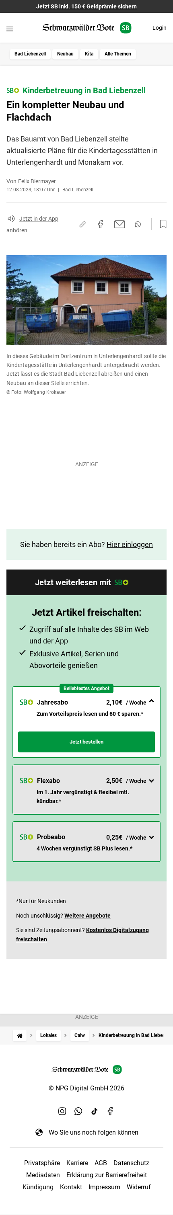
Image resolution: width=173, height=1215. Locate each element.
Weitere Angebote (87, 915)
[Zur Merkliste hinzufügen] (161, 224)
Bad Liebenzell (30, 54)
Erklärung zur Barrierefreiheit (106, 1175)
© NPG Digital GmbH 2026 (86, 1088)
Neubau (65, 54)
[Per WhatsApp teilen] (138, 224)
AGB (101, 1163)
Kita (89, 54)
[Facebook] (110, 1111)
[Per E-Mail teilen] (120, 224)
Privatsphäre (42, 1163)
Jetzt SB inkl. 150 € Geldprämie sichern (86, 6)
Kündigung (38, 1187)
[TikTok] (94, 1111)
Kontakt (71, 1187)
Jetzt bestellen (86, 742)
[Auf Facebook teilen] (101, 224)
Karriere (77, 1163)
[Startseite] (20, 1035)
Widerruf (139, 1187)
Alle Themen (118, 54)
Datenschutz (131, 1163)
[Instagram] (62, 1111)
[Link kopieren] (82, 224)
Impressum (104, 1187)
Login (159, 28)
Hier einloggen (130, 544)
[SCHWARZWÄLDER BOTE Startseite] (87, 28)
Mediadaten (43, 1175)
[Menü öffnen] (9, 29)
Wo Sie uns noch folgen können (93, 1132)
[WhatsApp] (78, 1111)
